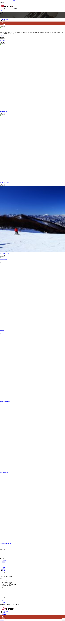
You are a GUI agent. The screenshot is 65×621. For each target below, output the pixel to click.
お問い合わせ (2, 10)
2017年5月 (3, 569)
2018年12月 (4, 560)
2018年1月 (3, 562)
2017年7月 (3, 567)
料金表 (3, 615)
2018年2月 (3, 561)
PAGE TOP (2, 620)
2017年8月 (3, 566)
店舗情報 (3, 600)
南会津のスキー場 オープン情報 (4, 253)
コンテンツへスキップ (3, 0)
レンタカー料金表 (5, 611)
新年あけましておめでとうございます (5, 182)
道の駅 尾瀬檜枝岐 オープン (4, 472)
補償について (4, 601)
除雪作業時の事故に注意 (3, 111)
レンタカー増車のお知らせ (3, 40)
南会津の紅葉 (2, 330)
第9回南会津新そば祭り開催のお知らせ (5, 401)
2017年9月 (3, 565)
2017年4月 (3, 570)
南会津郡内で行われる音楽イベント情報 (5, 543)
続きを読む (2, 35)
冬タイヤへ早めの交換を (3, 259)
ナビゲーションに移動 (11, 0)
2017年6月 (3, 568)
